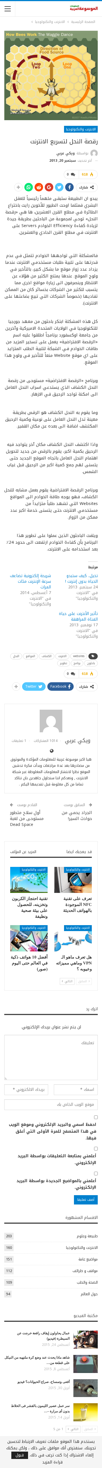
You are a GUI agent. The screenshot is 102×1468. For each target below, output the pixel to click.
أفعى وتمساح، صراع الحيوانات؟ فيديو (44, 1382)
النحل (16, 656)
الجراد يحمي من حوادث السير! (77, 815)
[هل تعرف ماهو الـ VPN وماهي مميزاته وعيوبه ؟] (73, 938)
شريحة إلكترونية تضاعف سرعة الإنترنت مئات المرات (30, 581)
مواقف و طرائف (85, 1270)
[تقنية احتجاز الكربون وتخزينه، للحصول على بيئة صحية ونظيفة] (29, 880)
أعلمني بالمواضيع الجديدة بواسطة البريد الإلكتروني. (56, 1184)
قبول (20, 1455)
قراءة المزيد (52, 1462)
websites (78, 656)
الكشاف (47, 656)
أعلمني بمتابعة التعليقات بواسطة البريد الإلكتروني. (57, 1159)
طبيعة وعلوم (87, 1236)
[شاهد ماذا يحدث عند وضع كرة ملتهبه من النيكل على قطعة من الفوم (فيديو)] (85, 1364)
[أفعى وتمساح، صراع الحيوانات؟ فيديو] (85, 1388)
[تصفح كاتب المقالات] (51, 721)
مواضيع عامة (88, 1259)
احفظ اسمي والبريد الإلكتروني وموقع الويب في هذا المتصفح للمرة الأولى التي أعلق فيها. (52, 1131)
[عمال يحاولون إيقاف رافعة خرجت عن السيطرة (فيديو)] (85, 1340)
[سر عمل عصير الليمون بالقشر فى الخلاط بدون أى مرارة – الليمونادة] (85, 1412)
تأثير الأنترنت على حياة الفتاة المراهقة (78, 616)
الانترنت (62, 656)
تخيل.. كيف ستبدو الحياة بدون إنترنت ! (81, 578)
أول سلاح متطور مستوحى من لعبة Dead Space (27, 818)
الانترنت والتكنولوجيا (81, 129)
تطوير (63, 663)
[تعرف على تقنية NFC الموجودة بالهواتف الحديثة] (73, 880)
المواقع (30, 656)
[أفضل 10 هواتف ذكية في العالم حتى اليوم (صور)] (29, 938)
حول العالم (89, 1294)
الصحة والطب (87, 1282)
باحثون (91, 663)
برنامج (77, 663)
